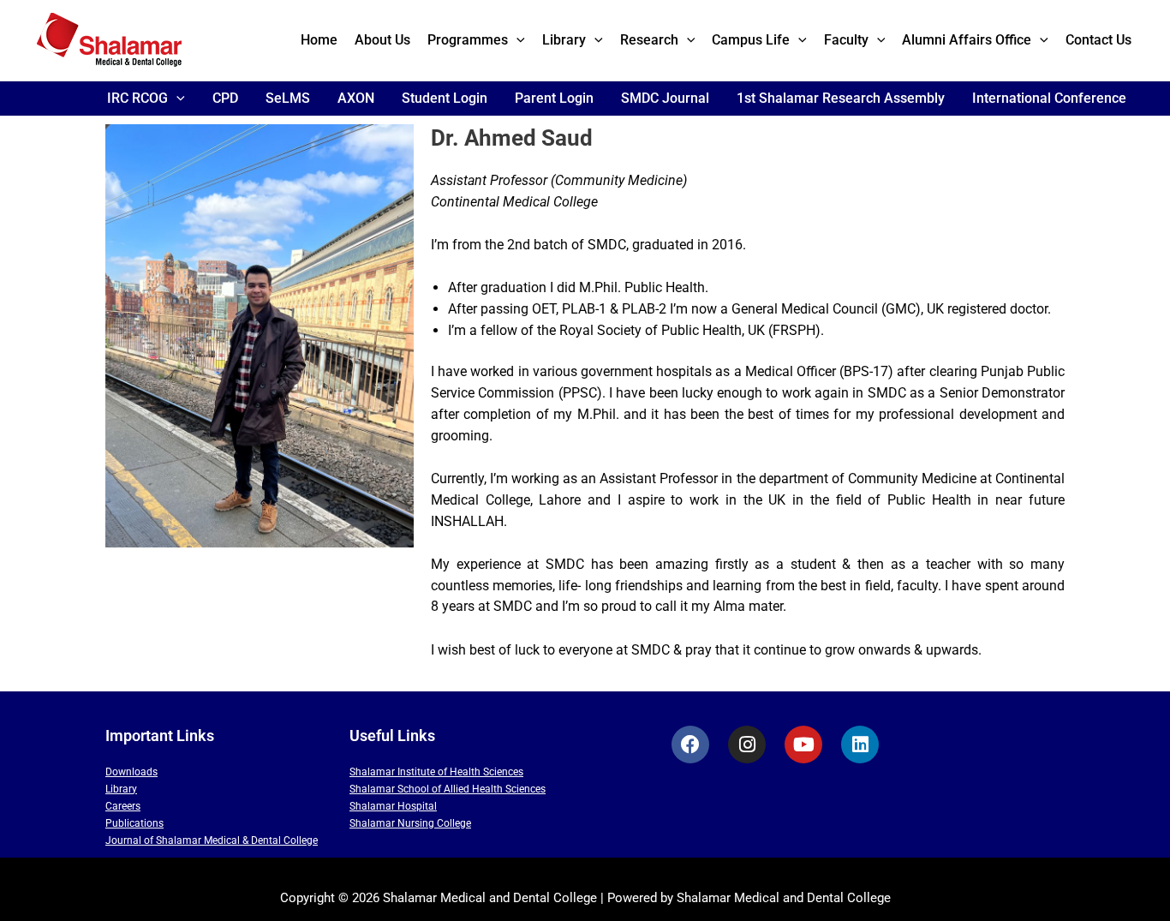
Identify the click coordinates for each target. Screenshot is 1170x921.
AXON (355, 98)
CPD (225, 98)
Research (649, 40)
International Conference (1049, 98)
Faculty (846, 40)
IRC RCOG (137, 98)
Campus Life (751, 40)
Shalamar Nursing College (410, 823)
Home (319, 40)
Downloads (131, 772)
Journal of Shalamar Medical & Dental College (211, 840)
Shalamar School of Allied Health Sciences (447, 789)
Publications (134, 823)
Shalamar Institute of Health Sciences (436, 772)
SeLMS (288, 98)
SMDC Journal (665, 98)
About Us (382, 40)
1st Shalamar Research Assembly (841, 98)
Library (564, 40)
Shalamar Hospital (393, 806)
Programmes (467, 40)
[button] (516, 40)
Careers (122, 806)
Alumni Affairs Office (966, 40)
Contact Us (1098, 40)
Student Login (444, 98)
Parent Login (554, 98)
